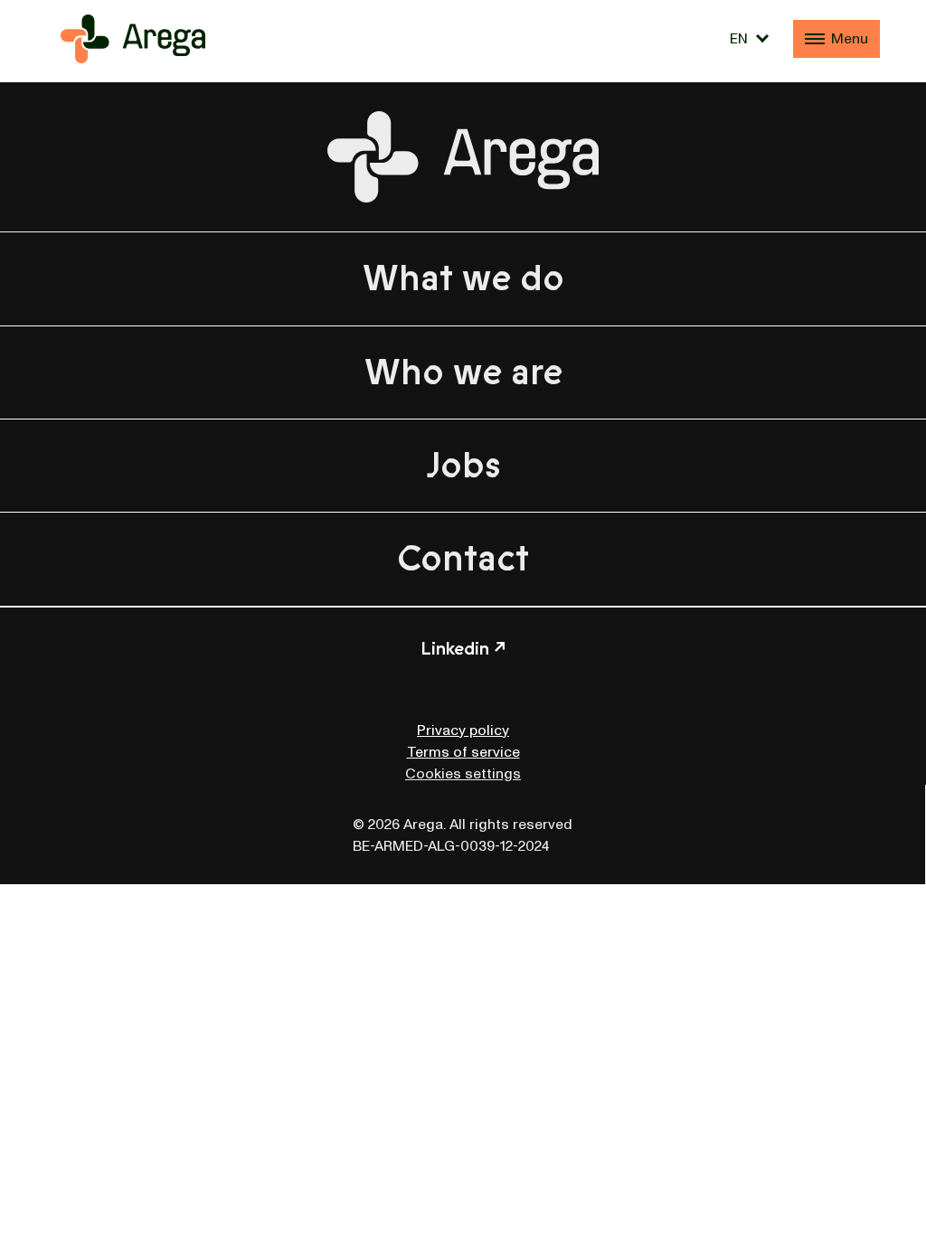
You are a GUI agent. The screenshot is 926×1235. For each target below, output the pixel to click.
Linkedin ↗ (463, 648)
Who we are (463, 372)
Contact (463, 558)
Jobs (463, 465)
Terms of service (463, 752)
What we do (463, 278)
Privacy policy (463, 730)
